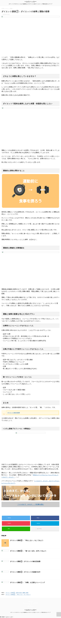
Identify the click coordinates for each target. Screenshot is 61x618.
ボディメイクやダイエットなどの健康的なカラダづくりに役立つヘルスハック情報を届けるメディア (30, 612)
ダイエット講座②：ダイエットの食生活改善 (25, 561)
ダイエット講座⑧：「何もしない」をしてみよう (26, 540)
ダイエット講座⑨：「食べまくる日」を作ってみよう (28, 551)
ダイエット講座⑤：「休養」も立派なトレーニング (27, 582)
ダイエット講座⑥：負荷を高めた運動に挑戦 (17, 592)
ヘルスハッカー (30, 2)
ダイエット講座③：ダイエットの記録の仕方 (25, 572)
